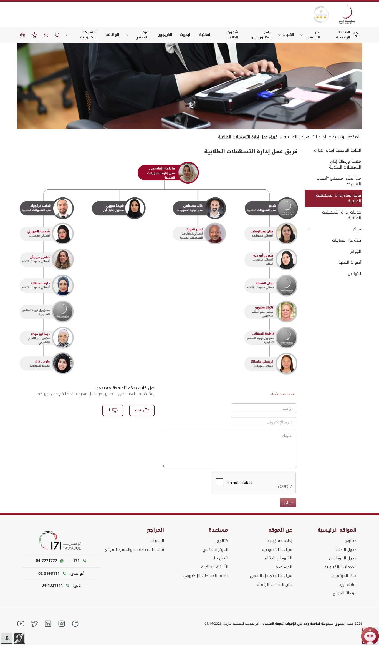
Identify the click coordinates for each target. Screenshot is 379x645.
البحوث (185, 34)
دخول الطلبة (346, 550)
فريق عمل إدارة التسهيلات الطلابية (338, 198)
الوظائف (112, 34)
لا (109, 410)
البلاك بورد (348, 585)
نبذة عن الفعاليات (346, 240)
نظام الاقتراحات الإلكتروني (205, 576)
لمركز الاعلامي (142, 35)
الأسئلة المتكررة (214, 567)
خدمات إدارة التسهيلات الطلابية (341, 215)
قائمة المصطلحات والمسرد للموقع (134, 550)
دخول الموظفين (343, 558)
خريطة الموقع (345, 593)
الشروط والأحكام (278, 558)
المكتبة (205, 34)
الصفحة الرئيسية (346, 137)
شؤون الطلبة (232, 35)
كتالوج (351, 541)
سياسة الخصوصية (277, 550)
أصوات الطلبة (349, 262)
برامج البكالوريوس (261, 35)
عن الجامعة (313, 35)
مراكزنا (355, 229)
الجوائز (355, 251)
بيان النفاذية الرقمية (274, 585)
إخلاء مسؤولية (279, 541)
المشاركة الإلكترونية (89, 35)
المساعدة (284, 567)
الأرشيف (157, 541)
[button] (6, 638)
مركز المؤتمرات (344, 576)
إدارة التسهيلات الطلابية (305, 137)
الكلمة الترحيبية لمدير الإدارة (337, 150)
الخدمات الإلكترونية (340, 567)
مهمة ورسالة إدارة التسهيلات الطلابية (345, 164)
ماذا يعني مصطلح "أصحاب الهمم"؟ (339, 181)
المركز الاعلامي (215, 550)
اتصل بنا (221, 558)
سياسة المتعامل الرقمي (271, 576)
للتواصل (354, 274)
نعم (138, 410)
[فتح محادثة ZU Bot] (370, 636)
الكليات (288, 34)
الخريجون (164, 34)
